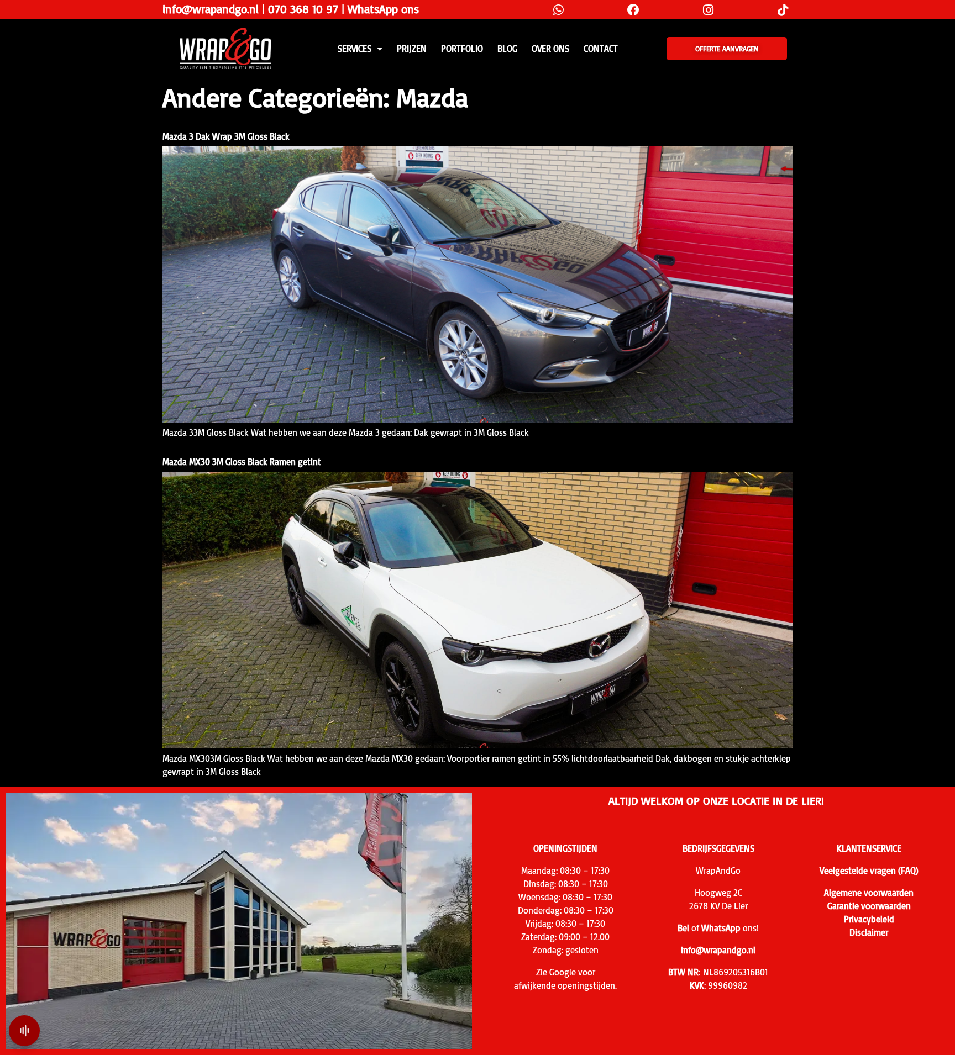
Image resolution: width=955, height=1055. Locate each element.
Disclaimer (868, 932)
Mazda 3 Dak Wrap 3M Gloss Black (226, 136)
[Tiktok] (783, 9)
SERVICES (354, 48)
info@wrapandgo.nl (210, 9)
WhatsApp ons (383, 9)
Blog (507, 48)
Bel (683, 927)
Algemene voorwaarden (869, 892)
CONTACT (601, 48)
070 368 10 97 (303, 9)
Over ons (550, 48)
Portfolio (462, 48)
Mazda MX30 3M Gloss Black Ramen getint (241, 461)
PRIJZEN (412, 48)
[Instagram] (708, 9)
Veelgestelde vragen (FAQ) (869, 870)
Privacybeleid (869, 919)
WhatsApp (721, 927)
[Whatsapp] (558, 9)
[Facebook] (633, 9)
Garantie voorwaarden (869, 905)
